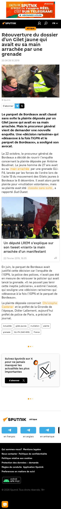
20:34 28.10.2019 (10, 60)
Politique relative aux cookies (17, 458)
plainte (46, 326)
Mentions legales (32, 449)
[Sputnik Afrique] (10, 24)
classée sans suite (40, 188)
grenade (6, 332)
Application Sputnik (33, 467)
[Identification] (39, 23)
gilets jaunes (21, 326)
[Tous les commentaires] (5, 504)
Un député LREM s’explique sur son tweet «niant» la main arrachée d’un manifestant (28, 247)
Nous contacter (9, 453)
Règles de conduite (12, 467)
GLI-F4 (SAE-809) (22, 332)
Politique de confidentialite (33, 453)
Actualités (7, 326)
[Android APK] (11, 480)
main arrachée (19, 169)
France (37, 332)
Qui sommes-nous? (12, 449)
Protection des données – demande (20, 462)
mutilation (34, 326)
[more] (55, 258)
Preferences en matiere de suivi (18, 471)
